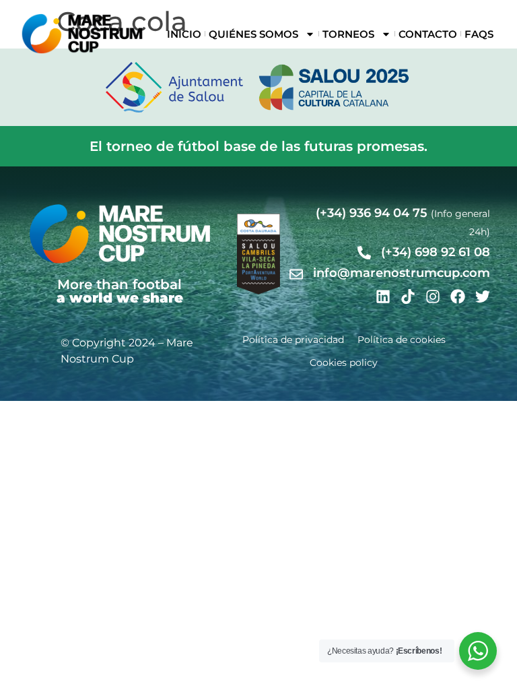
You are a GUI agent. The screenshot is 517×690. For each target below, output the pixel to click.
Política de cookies (401, 340)
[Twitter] (482, 296)
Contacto (428, 34)
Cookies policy (344, 362)
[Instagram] (432, 296)
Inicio (184, 34)
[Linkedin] (383, 296)
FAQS (478, 34)
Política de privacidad (293, 340)
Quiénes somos (253, 34)
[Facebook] (457, 296)
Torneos (348, 34)
